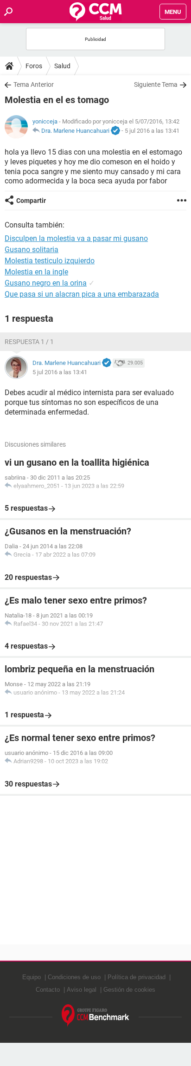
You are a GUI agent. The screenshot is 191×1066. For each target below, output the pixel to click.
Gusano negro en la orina (46, 283)
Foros (33, 66)
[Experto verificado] (115, 131)
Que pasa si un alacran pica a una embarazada (82, 294)
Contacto (48, 989)
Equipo (31, 977)
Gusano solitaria (31, 249)
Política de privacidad (137, 977)
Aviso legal (81, 989)
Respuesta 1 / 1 (29, 341)
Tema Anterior (33, 84)
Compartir (31, 200)
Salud (62, 66)
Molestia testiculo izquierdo (50, 260)
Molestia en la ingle (36, 271)
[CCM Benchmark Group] (95, 1015)
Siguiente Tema (156, 84)
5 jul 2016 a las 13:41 (152, 130)
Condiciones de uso (74, 977)
